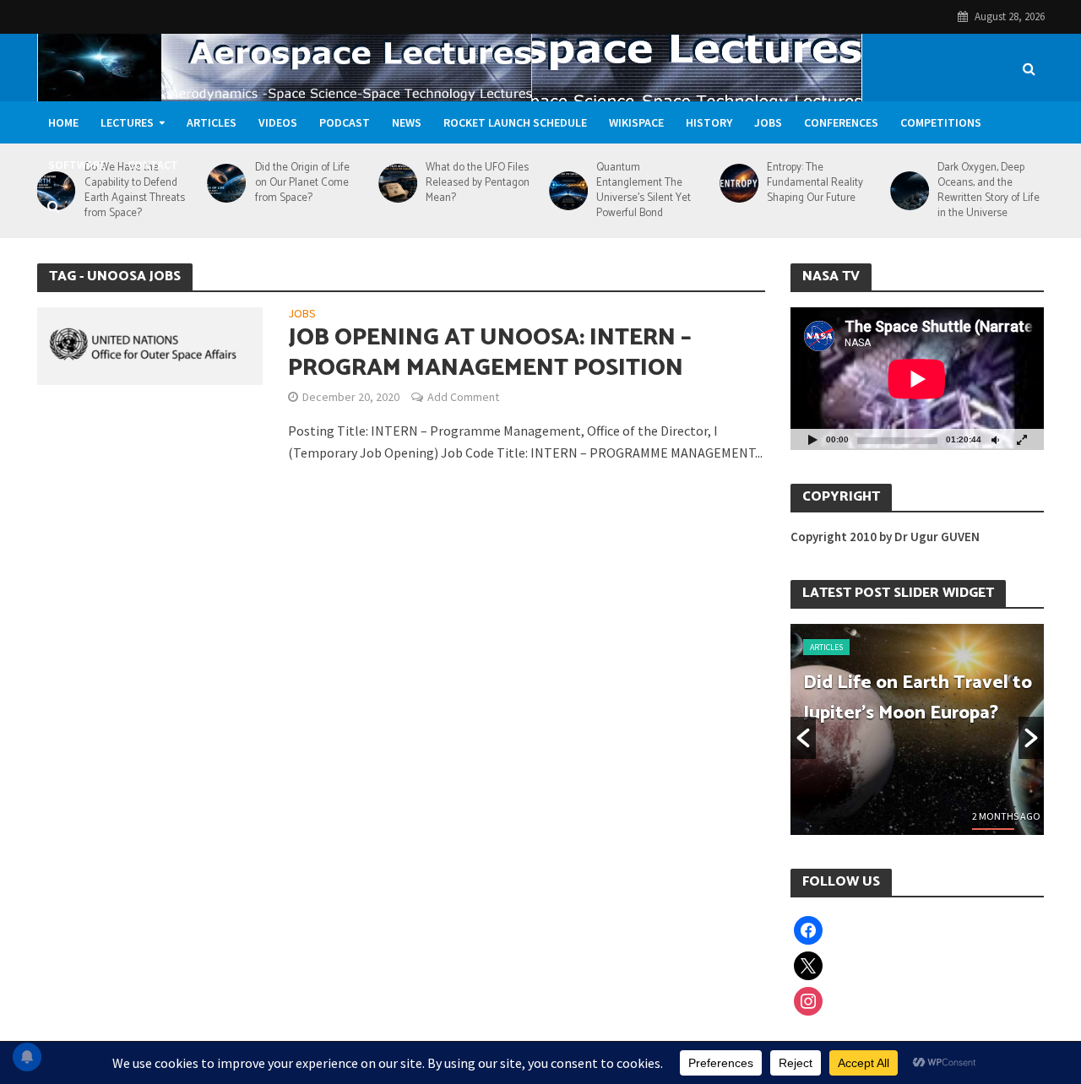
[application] (917, 378)
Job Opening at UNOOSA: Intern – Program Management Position (490, 352)
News (406, 122)
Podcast (344, 122)
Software (77, 164)
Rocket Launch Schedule (515, 122)
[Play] (812, 439)
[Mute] (994, 439)
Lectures (127, 122)
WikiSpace (636, 122)
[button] (803, 738)
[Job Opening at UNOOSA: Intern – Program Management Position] (150, 344)
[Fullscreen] (1021, 439)
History (709, 122)
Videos (277, 122)
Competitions (940, 122)
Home (63, 122)
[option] (917, 729)
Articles (211, 122)
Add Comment (463, 396)
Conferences (841, 122)
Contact (153, 164)
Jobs (768, 122)
